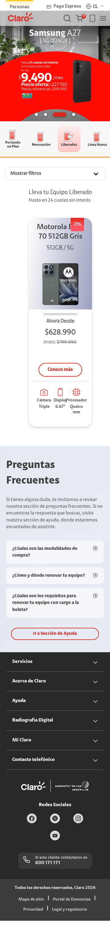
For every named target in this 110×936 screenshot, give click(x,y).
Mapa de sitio (31, 900)
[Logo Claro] (20, 16)
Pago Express (67, 6)
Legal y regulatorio (69, 910)
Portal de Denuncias (71, 900)
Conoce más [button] (60, 369)
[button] (81, 18)
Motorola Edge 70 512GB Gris (60, 232)
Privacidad (33, 910)
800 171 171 (47, 863)
